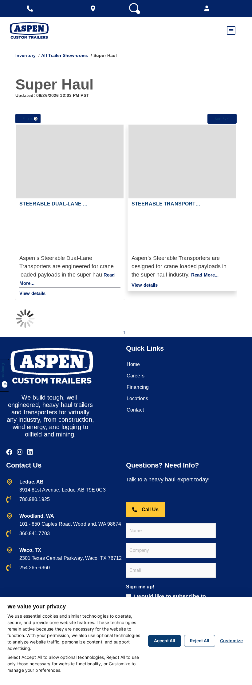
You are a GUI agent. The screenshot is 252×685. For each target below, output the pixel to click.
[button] (206, 9)
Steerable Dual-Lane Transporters (72, 203)
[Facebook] (9, 452)
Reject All (199, 640)
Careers (135, 375)
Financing (138, 387)
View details (32, 293)
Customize (231, 640)
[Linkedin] (30, 452)
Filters (30, 119)
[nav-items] (31, 9)
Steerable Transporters (169, 203)
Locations (137, 398)
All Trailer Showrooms (64, 55)
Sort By (221, 119)
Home (133, 364)
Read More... (205, 274)
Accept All (164, 640)
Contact (135, 409)
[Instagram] (20, 452)
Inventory (25, 55)
